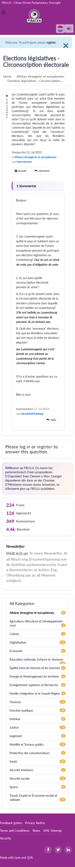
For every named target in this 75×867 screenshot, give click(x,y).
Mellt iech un (17, 553)
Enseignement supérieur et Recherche (34, 685)
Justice (14, 727)
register (51, 42)
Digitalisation (18, 642)
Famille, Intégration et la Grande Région (35, 693)
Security (5, 838)
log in (25, 446)
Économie (16, 651)
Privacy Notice (35, 823)
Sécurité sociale (19, 778)
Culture (14, 634)
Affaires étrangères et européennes (35, 157)
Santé (13, 761)
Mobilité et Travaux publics (27, 744)
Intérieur (15, 719)
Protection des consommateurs (30, 753)
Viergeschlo (19, 152)
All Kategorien (22, 603)
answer (22, 170)
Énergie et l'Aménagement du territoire (34, 676)
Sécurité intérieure (21, 770)
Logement (16, 736)
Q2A (30, 857)
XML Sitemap (52, 830)
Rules (36, 830)
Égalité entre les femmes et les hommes (35, 668)
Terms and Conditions (15, 830)
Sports (14, 787)
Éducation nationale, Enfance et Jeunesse (36, 659)
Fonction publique (21, 710)
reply (53, 419)
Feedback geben (11, 823)
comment (44, 170)
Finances (15, 702)
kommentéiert (24, 409)
